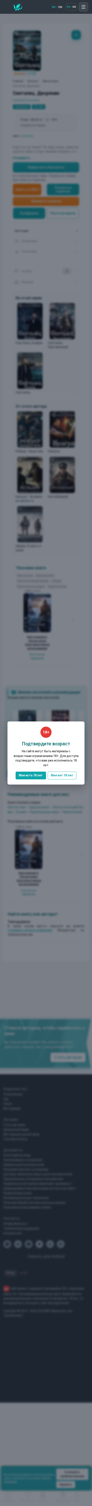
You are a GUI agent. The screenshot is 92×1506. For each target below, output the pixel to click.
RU (54, 7)
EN (60, 7)
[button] (83, 7)
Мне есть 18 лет (31, 775)
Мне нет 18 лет (62, 775)
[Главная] (17, 7)
